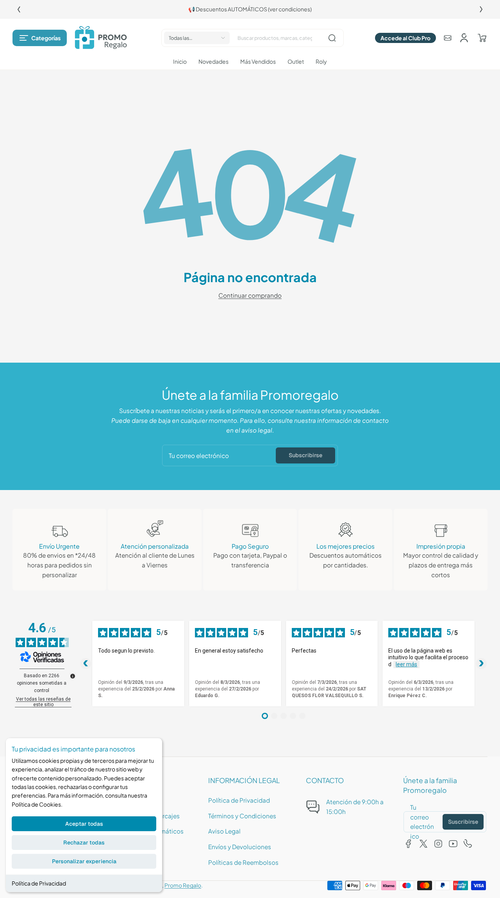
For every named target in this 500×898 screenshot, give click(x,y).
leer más (406, 664)
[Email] (448, 38)
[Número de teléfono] (468, 843)
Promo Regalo (182, 885)
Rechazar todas (84, 842)
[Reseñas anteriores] (85, 663)
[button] (39, 38)
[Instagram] (438, 843)
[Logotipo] (100, 37)
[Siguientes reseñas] (481, 663)
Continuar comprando (250, 295)
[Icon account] (464, 38)
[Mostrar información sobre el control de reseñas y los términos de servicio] (73, 676)
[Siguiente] (481, 9)
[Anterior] (18, 9)
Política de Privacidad (39, 883)
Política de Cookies (36, 804)
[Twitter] (423, 843)
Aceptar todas (84, 823)
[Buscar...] (332, 38)
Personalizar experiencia (84, 861)
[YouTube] (453, 843)
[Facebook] (408, 843)
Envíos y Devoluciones (239, 846)
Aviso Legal (224, 831)
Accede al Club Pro (405, 37)
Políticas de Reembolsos (243, 862)
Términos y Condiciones (242, 815)
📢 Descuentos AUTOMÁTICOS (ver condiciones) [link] (250, 9)
